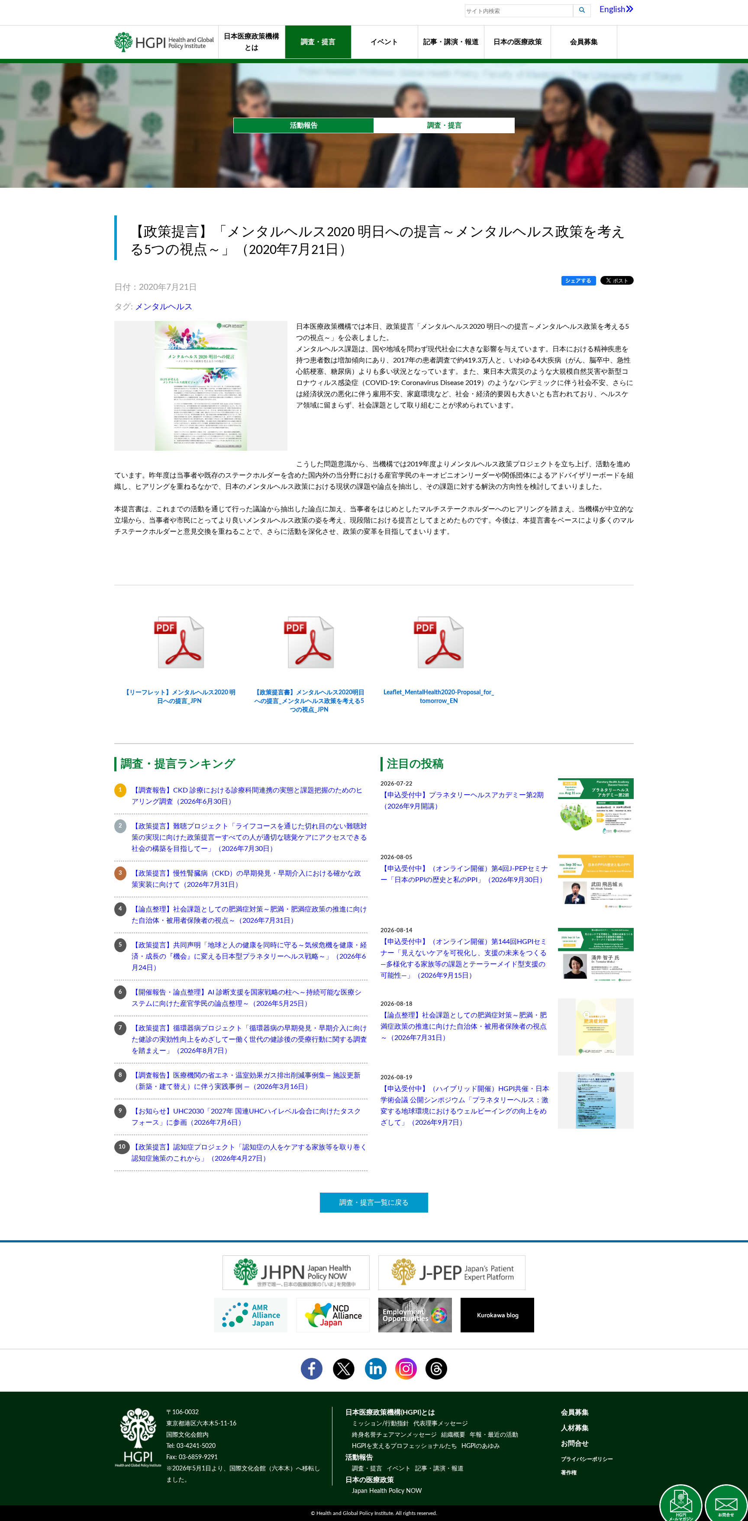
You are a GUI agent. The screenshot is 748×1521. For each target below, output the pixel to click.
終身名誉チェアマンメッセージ (394, 1435)
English (612, 10)
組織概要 (453, 1435)
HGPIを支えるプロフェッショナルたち (404, 1446)
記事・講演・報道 (451, 42)
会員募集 (584, 42)
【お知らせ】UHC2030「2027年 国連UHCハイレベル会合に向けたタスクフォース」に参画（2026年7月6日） (246, 1117)
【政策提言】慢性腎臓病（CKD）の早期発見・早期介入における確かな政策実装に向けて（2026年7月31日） (246, 879)
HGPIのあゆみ (480, 1446)
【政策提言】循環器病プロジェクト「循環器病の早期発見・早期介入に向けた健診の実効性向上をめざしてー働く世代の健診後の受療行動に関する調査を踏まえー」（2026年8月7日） (249, 1039)
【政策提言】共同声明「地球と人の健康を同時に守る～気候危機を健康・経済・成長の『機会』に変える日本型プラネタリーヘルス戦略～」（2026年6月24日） (249, 956)
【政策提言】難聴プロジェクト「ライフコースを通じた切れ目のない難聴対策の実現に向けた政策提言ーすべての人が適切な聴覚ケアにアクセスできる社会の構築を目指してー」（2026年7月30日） (249, 837)
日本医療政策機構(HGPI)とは (390, 1412)
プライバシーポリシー (587, 1459)
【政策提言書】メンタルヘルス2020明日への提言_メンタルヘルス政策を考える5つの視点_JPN (309, 701)
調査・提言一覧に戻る (374, 1202)
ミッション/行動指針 (380, 1424)
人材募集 (575, 1428)
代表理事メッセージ (440, 1424)
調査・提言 (318, 42)
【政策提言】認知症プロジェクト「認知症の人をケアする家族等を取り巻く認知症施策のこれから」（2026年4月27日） (249, 1153)
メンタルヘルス (164, 307)
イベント (384, 42)
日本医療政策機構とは (251, 42)
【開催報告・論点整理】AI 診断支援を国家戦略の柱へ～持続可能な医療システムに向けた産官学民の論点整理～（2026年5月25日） (246, 998)
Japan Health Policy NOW (387, 1491)
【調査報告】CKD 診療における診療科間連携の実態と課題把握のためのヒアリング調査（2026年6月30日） (247, 796)
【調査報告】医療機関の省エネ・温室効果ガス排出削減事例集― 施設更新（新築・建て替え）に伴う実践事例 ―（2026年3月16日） (246, 1081)
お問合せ (575, 1443)
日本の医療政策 (517, 42)
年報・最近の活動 (494, 1435)
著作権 (569, 1472)
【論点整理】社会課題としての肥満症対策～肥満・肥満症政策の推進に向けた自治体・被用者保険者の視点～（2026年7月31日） (249, 915)
